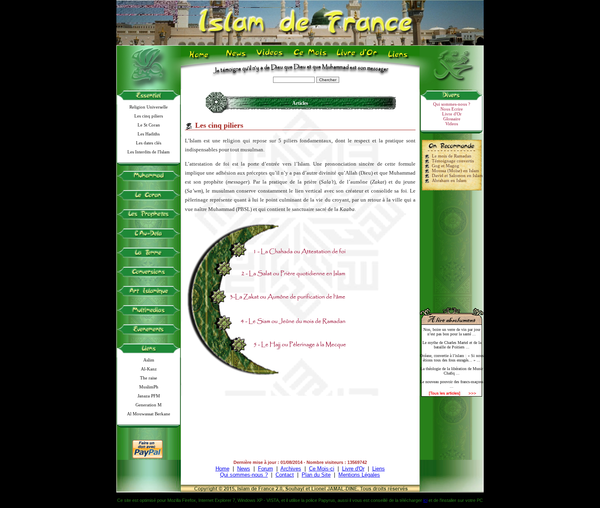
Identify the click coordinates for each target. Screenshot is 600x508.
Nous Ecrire (451, 108)
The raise (148, 377)
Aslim (148, 359)
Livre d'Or (356, 57)
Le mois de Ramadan (451, 155)
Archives (290, 469)
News (236, 57)
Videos (270, 57)
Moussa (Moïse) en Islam (455, 170)
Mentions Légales (359, 475)
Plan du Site (316, 475)
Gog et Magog (445, 165)
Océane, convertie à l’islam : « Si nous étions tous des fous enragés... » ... (452, 357)
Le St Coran (149, 124)
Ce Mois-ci (321, 469)
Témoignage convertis (453, 160)
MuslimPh (148, 386)
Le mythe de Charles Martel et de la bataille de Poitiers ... (451, 344)
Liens (400, 57)
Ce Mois (310, 57)
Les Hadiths (149, 133)
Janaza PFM (149, 395)
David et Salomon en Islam (457, 175)
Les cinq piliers (148, 115)
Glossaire (451, 118)
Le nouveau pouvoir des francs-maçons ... (451, 383)
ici (425, 500)
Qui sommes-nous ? (451, 104)
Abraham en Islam (449, 180)
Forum (265, 469)
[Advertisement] (451, 246)
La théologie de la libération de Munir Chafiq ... (451, 370)
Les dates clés (148, 142)
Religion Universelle (148, 106)
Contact (285, 475)
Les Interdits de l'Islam (148, 151)
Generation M (149, 404)
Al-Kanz (149, 368)
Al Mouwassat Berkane (148, 413)
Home (200, 57)
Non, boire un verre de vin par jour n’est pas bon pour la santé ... (451, 331)
